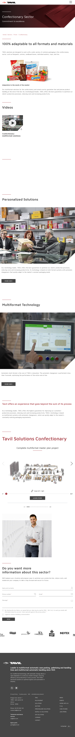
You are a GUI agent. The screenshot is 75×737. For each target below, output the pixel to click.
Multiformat (39, 700)
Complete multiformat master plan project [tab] (37, 448)
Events (62, 700)
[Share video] (21, 129)
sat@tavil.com (14, 718)
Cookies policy (23, 694)
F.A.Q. (61, 706)
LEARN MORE (37, 498)
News (61, 697)
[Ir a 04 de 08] (36, 507)
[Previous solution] (3, 463)
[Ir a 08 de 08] (46, 507)
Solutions (38, 703)
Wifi (29, 694)
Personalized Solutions (42, 709)
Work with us (64, 703)
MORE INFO (8, 281)
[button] (69, 726)
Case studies (64, 709)
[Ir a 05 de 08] (39, 507)
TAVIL (36, 697)
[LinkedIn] (12, 688)
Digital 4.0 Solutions (41, 711)
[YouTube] (16, 688)
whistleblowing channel (38, 694)
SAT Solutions (39, 714)
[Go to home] (37, 2)
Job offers (63, 711)
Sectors (37, 706)
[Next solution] (72, 463)
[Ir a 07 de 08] (44, 507)
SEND (8, 619)
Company (37, 717)
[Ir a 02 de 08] (30, 507)
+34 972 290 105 (19, 708)
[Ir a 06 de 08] (41, 507)
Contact (37, 720)
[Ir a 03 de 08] (33, 507)
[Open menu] (71, 2)
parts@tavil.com (14, 725)
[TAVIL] (41, 663)
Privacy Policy (14, 694)
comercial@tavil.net (15, 710)
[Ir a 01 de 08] (28, 507)
